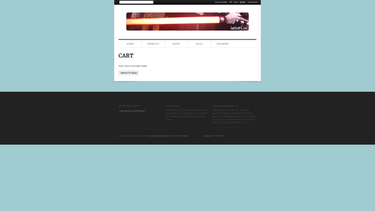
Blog (199, 44)
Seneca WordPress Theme (158, 136)
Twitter (219, 136)
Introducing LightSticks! (132, 111)
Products (153, 44)
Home (130, 44)
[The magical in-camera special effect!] (187, 28)
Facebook (223, 44)
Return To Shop (129, 73)
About (176, 44)
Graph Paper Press (180, 136)
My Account (221, 2)
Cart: (235, 2)
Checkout (253, 2)
